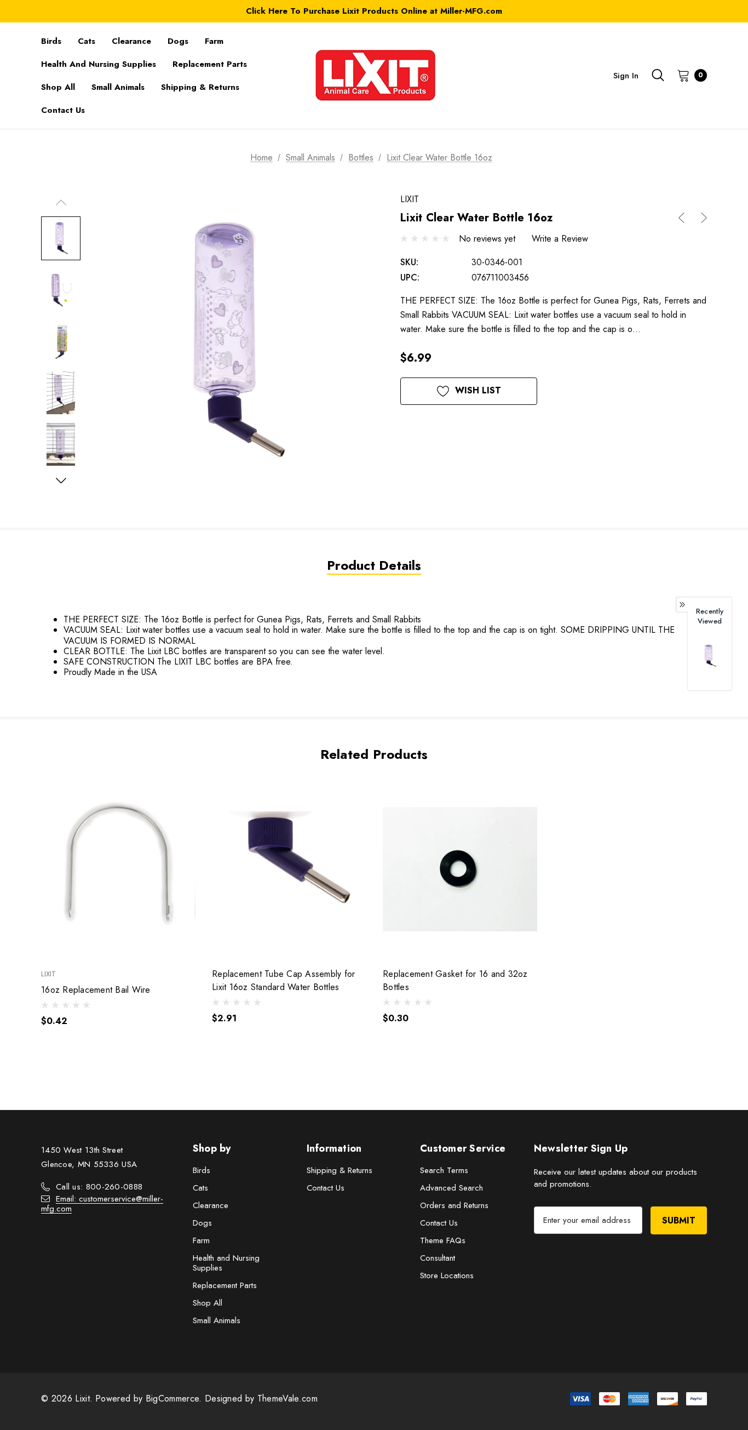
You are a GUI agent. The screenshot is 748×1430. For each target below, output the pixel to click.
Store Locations (447, 1275)
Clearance (210, 1205)
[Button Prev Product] (685, 218)
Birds (201, 1170)
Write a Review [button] (560, 238)
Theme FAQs (442, 1240)
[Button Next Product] (700, 218)
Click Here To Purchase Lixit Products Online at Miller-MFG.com (374, 11)
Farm (201, 1240)
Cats (200, 1188)
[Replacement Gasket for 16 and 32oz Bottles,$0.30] (460, 869)
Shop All (207, 1303)
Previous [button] (60, 202)
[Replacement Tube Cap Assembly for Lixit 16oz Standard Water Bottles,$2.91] (289, 869)
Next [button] (60, 480)
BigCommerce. (175, 1398)
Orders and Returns (454, 1205)
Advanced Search (451, 1188)
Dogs (202, 1223)
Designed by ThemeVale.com (261, 1398)
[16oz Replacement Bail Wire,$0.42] (118, 869)
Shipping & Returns (339, 1170)
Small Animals (216, 1320)
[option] (710, 661)
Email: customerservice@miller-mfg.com (102, 1204)
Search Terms (444, 1170)
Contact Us (325, 1188)
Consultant (437, 1258)
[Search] (657, 75)
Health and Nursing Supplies (226, 1263)
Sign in (625, 76)
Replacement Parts (225, 1285)
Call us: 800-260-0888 (99, 1187)
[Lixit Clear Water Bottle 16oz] (710, 655)
